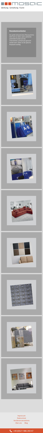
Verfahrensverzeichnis (22, 420)
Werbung (4, 8)
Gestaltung (14, 8)
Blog (26, 423)
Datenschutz (21, 418)
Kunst (21, 8)
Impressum (21, 416)
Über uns (18, 423)
